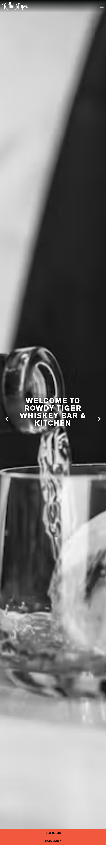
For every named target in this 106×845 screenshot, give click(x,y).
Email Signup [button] (53, 841)
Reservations (53, 833)
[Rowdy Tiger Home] (15, 6)
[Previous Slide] (7, 419)
